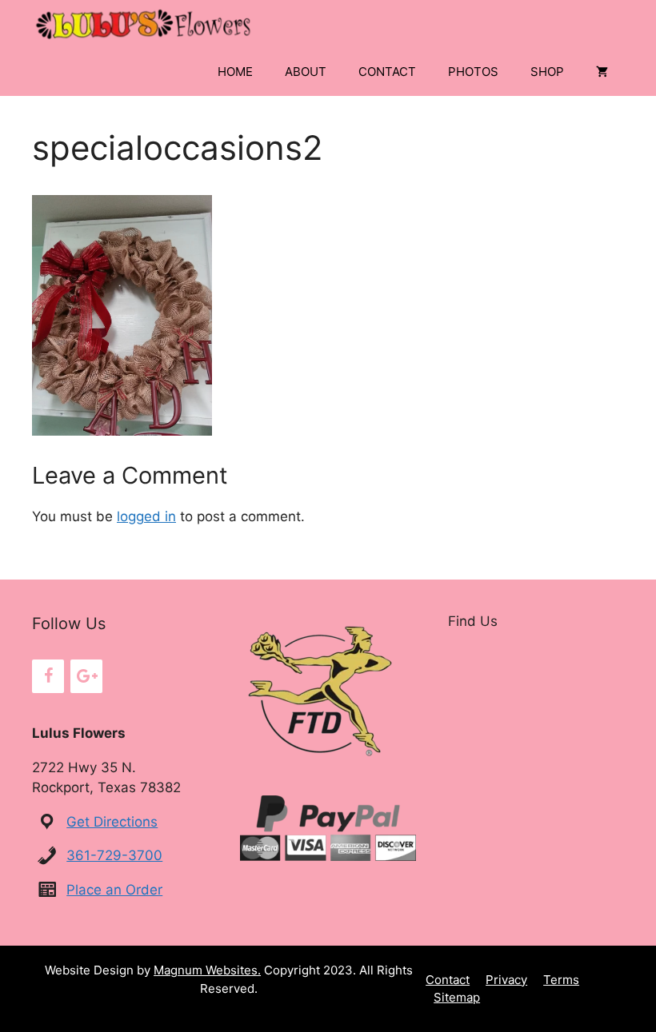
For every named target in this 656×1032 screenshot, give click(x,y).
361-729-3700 (114, 855)
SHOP (547, 71)
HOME (235, 71)
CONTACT (387, 71)
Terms (561, 979)
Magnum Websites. (207, 970)
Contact (448, 979)
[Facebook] (48, 676)
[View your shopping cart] (602, 72)
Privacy (506, 979)
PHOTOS (473, 71)
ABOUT (305, 71)
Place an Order (114, 890)
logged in (146, 516)
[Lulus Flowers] (143, 24)
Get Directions (112, 822)
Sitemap (457, 997)
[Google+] (86, 676)
